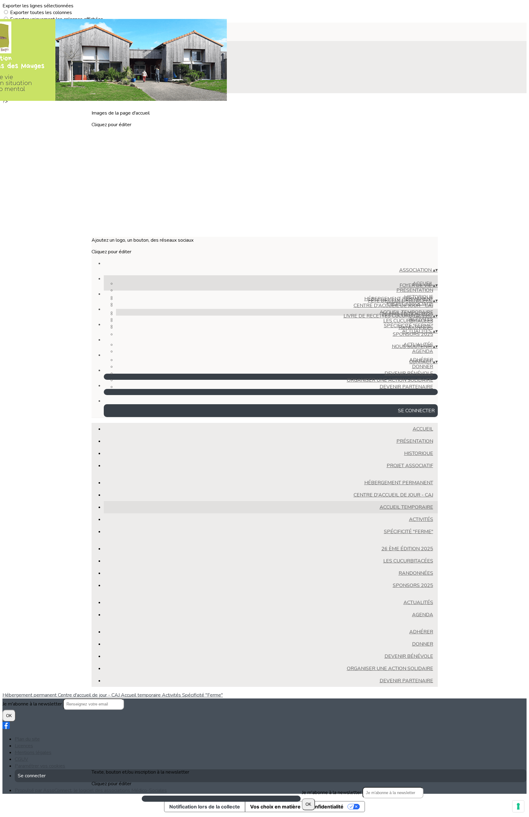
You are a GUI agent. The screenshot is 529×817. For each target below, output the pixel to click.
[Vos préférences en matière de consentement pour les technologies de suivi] (518, 806)
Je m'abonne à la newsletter (332, 792)
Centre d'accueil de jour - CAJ (393, 305)
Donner (422, 366)
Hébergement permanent (398, 482)
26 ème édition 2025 (407, 548)
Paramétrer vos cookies (40, 766)
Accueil (423, 429)
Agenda (422, 351)
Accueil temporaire (406, 507)
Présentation (414, 290)
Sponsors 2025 (413, 585)
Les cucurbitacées (408, 320)
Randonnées (416, 327)
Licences (24, 745)
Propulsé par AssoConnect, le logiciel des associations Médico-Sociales (91, 790)
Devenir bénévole (409, 373)
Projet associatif (410, 465)
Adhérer (421, 631)
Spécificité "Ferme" (408, 531)
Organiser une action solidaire (390, 380)
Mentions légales (33, 752)
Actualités (418, 602)
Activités (421, 519)
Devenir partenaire (406, 386)
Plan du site (27, 739)
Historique (418, 453)
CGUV (21, 759)
